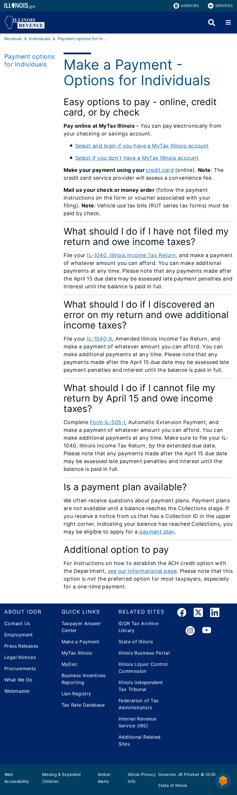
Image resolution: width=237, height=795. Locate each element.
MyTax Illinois (77, 653)
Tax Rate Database (83, 705)
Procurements (20, 668)
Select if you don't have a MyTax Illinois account (137, 158)
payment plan (156, 532)
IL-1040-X (99, 339)
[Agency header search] (211, 22)
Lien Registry (76, 693)
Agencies (190, 5)
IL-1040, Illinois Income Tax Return (131, 255)
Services (224, 5)
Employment (18, 635)
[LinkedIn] (214, 613)
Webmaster (17, 691)
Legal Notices (20, 657)
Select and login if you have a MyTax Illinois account (142, 146)
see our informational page (142, 571)
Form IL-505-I (107, 422)
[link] (181, 613)
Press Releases (21, 646)
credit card (160, 170)
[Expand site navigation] (228, 22)
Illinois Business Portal (144, 653)
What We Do (18, 680)
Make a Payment (80, 641)
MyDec (69, 664)
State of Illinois (135, 641)
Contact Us (17, 623)
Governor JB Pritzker (178, 774)
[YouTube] (206, 631)
